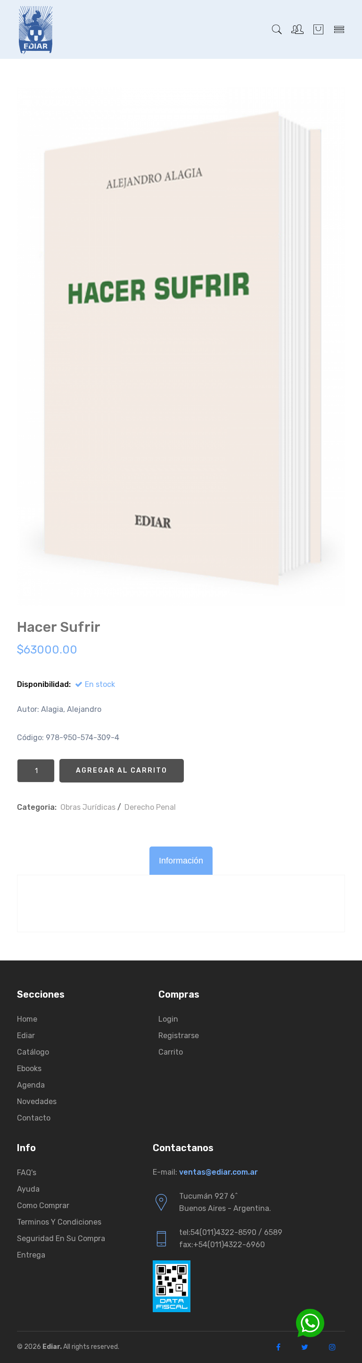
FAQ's (26, 1172)
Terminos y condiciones (59, 1222)
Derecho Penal (150, 807)
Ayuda (28, 1189)
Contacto (33, 1117)
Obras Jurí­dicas (87, 807)
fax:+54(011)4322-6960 (222, 1244)
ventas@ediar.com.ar (218, 1172)
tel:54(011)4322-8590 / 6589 (230, 1232)
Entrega (31, 1254)
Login (168, 1019)
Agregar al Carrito (121, 770)
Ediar (26, 1035)
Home (27, 1019)
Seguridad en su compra (61, 1238)
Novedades (37, 1101)
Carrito (170, 1052)
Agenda (31, 1085)
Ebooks (29, 1068)
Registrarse (178, 1035)
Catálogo (33, 1052)
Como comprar (43, 1205)
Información (181, 860)
